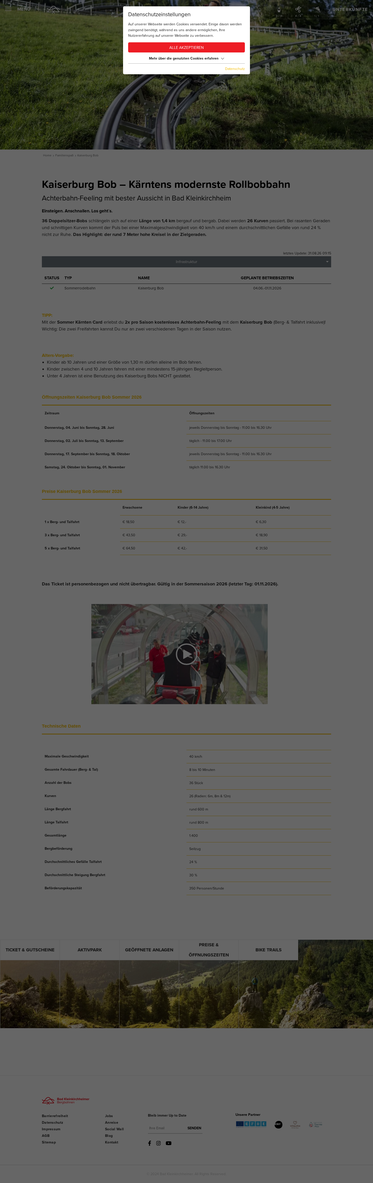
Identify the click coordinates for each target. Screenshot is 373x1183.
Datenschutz (235, 69)
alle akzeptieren (186, 47)
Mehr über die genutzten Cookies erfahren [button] (183, 58)
